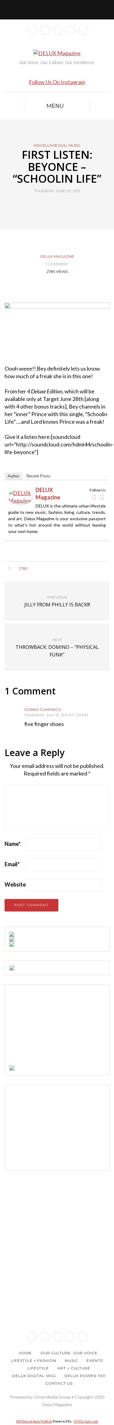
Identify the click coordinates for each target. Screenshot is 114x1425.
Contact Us (59, 1383)
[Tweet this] (53, 205)
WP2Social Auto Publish (34, 1421)
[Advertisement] (55, 1027)
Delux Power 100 (84, 1375)
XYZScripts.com (86, 1421)
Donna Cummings (42, 709)
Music (74, 145)
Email (12, 864)
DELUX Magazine (57, 256)
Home (25, 1353)
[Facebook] (94, 497)
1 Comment (57, 264)
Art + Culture (73, 1368)
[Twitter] (101, 497)
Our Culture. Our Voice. (69, 1353)
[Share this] (46, 205)
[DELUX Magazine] (20, 496)
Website (15, 884)
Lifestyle (38, 1368)
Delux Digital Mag (34, 1375)
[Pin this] (68, 205)
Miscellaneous (50, 145)
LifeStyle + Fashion (33, 1360)
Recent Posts (38, 476)
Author (13, 476)
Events (95, 1360)
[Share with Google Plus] (61, 205)
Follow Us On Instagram (57, 82)
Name (13, 843)
